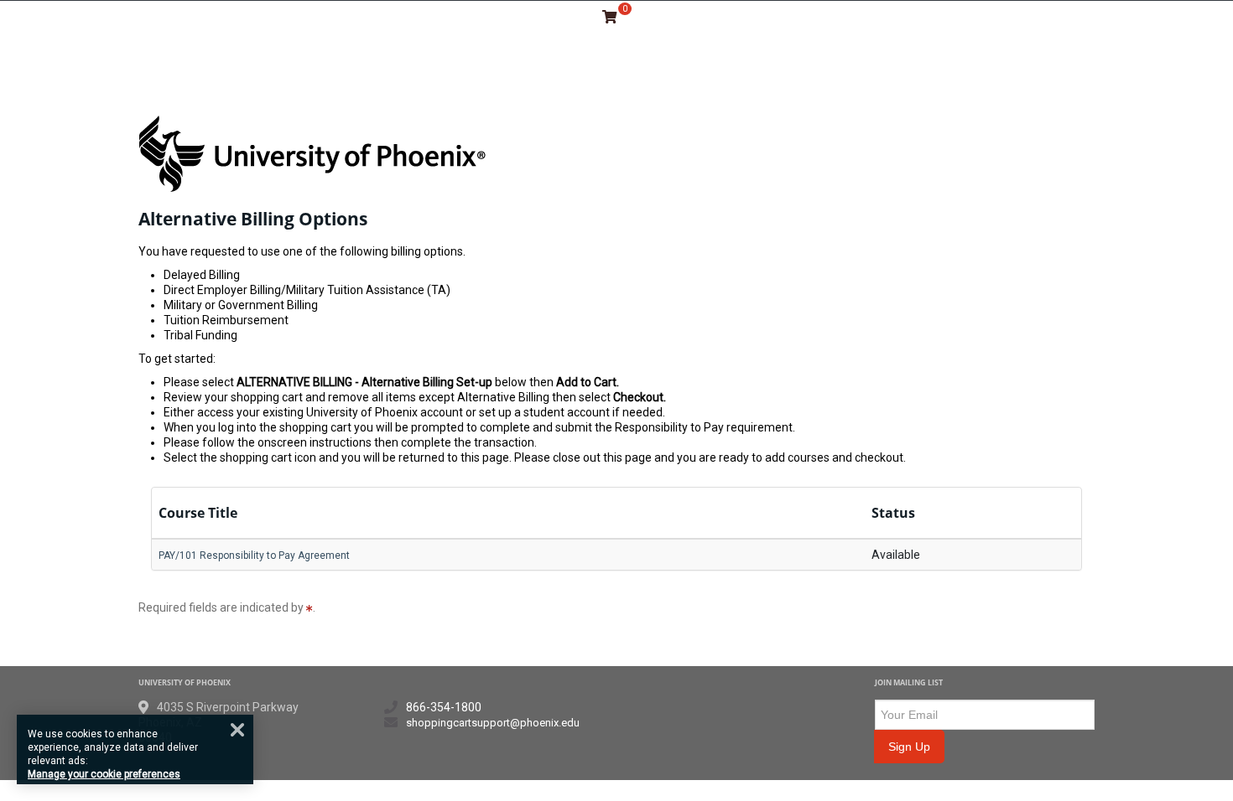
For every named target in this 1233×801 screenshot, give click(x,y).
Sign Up (909, 746)
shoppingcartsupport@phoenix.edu (493, 722)
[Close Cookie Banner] (237, 730)
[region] (135, 749)
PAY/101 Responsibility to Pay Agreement (254, 555)
